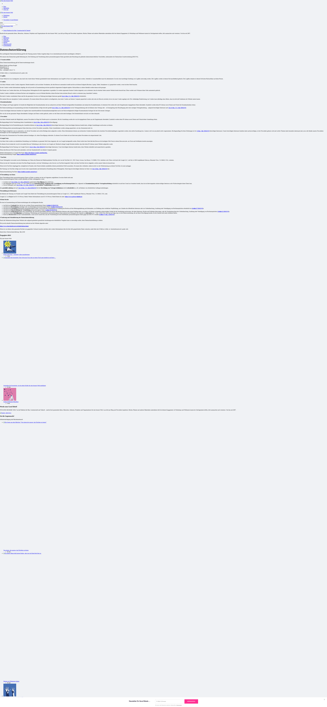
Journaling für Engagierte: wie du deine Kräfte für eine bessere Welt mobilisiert (24, 385)
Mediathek (6, 8)
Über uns (5, 9)
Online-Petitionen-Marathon (10, 402)
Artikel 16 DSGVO (56, 207)
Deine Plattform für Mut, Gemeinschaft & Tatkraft (16, 30)
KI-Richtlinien (7, 45)
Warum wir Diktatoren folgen (11, 681)
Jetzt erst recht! (7, 44)
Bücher (5, 17)
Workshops (6, 15)
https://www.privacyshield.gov (73, 196)
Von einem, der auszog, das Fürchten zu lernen (16, 550)
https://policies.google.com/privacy (26, 154)
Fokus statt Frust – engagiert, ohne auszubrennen (16, 254)
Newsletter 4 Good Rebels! (10, 20)
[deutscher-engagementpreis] (5, 413)
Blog (4, 6)
